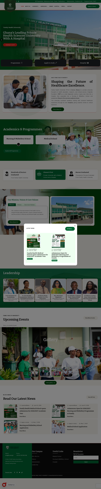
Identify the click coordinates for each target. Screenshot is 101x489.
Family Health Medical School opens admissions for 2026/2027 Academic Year (37, 254)
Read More (29, 258)
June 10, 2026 (32, 250)
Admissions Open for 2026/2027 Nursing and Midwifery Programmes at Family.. (61, 255)
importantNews (33, 249)
